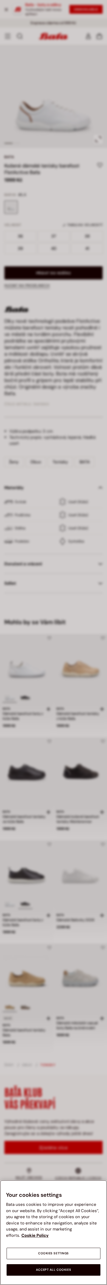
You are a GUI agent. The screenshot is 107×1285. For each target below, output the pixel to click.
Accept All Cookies (53, 1270)
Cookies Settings (53, 1253)
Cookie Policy (35, 1235)
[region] (53, 1232)
